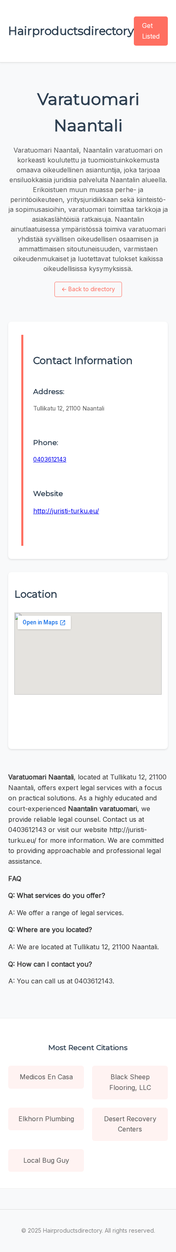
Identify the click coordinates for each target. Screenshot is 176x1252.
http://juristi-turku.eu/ (66, 511)
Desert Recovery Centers (130, 1124)
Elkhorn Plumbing (46, 1119)
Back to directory (88, 288)
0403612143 (49, 459)
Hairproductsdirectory (71, 31)
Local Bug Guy (46, 1160)
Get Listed (151, 30)
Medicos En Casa (46, 1077)
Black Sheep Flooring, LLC (130, 1082)
